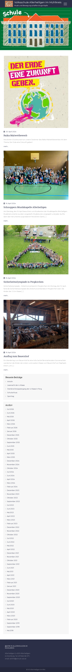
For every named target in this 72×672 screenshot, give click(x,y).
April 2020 (11, 612)
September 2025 (13, 442)
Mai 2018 (10, 630)
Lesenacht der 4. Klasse (16, 385)
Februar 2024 (12, 487)
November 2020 (13, 594)
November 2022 (13, 531)
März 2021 (11, 579)
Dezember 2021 (13, 553)
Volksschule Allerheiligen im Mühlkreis (37, 2)
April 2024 (11, 479)
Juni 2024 (10, 476)
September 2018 (13, 627)
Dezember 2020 (13, 590)
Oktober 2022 (12, 535)
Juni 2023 (10, 509)
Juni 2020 (10, 605)
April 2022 (11, 549)
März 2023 (11, 520)
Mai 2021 (10, 571)
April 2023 (11, 516)
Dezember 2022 (13, 527)
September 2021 (13, 564)
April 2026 (11, 420)
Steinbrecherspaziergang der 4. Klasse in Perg (24, 389)
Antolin (10, 381)
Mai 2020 (10, 608)
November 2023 (13, 494)
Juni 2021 (10, 568)
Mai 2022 (10, 546)
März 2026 (11, 424)
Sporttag (10, 396)
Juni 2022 (10, 542)
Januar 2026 (11, 431)
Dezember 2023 (13, 490)
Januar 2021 (11, 586)
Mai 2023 (10, 512)
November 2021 (13, 557)
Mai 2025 (10, 450)
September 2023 (13, 501)
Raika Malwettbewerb (15, 135)
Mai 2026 (10, 417)
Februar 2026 (12, 428)
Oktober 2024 (12, 468)
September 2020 (13, 597)
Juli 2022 (10, 538)
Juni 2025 (10, 446)
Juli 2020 (10, 601)
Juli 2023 (10, 505)
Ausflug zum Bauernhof (16, 356)
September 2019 (13, 623)
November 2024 (13, 464)
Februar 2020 (12, 619)
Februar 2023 (12, 523)
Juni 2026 (10, 413)
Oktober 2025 (12, 439)
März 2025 (11, 457)
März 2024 (11, 483)
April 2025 (11, 453)
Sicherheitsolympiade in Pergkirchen (24, 281)
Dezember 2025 (13, 435)
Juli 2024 (10, 472)
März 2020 (11, 616)
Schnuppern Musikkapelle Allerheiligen (25, 207)
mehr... (6, 146)
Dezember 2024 (13, 461)
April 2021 (10, 575)
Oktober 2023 (12, 498)
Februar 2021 (12, 582)
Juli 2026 (10, 409)
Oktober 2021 (12, 560)
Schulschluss (12, 392)
